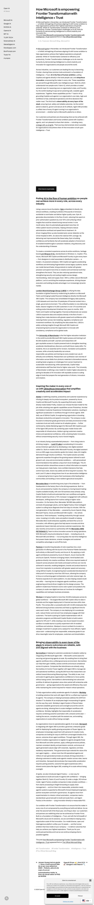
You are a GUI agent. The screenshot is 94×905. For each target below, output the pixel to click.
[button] (90, 880)
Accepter (57, 896)
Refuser (80, 896)
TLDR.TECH (8, 37)
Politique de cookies (68, 901)
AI (40, 41)
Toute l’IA (7, 55)
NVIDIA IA (7, 27)
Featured (45, 41)
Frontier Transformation (61, 848)
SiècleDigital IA (9, 44)
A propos (7, 58)
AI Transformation (43, 848)
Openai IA (7, 31)
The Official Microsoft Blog (71, 37)
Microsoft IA (8, 20)
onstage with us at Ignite (44, 125)
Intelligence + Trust (79, 848)
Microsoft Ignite (43, 49)
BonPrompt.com (10, 51)
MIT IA (6, 34)
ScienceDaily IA (9, 41)
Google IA (7, 24)
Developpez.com (10, 48)
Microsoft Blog (55, 41)
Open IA (7, 8)
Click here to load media (46, 189)
